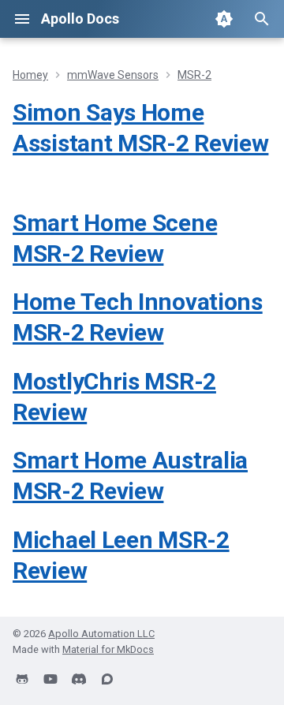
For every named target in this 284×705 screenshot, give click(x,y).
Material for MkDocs (108, 649)
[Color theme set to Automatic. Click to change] (224, 19)
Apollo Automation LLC (101, 634)
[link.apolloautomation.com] (79, 679)
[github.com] (22, 679)
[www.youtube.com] (50, 679)
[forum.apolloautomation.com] (107, 679)
